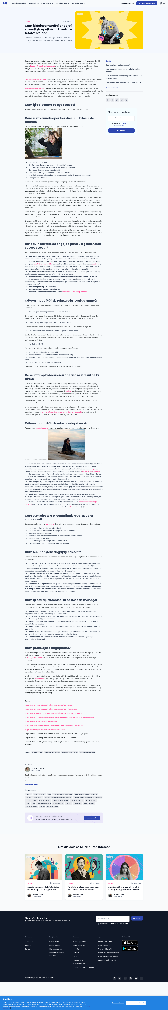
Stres (75, 752)
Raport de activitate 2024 (107, 960)
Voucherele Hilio (79, 964)
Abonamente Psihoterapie (83, 967)
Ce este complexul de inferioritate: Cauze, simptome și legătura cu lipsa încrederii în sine (43, 890)
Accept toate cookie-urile (135, 1003)
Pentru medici (54, 945)
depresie (96, 471)
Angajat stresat (37, 752)
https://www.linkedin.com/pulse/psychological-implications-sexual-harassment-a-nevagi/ (60, 717)
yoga (93, 469)
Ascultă (76, 953)
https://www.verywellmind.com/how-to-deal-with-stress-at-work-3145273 (53, 713)
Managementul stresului (34, 88)
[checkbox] (121, 125)
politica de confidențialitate (119, 924)
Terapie (27, 21)
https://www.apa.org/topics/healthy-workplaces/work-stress (49, 705)
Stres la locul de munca (87, 752)
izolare (68, 391)
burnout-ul (50, 524)
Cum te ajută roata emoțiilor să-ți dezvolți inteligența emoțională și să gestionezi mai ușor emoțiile (123, 890)
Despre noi (29, 941)
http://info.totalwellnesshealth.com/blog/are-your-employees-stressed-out (54, 725)
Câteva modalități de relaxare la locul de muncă (123, 82)
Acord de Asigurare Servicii (108, 956)
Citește (76, 949)
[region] (84, 1003)
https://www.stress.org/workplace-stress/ (41, 721)
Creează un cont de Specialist (56, 954)
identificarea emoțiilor (43, 264)
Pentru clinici (54, 941)
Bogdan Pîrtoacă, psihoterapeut (42, 66)
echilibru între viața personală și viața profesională (62, 412)
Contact (28, 949)
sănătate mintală (42, 428)
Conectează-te (127, 3)
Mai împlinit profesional (52, 752)
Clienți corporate (55, 949)
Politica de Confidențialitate (108, 953)
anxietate (96, 264)
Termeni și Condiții (105, 949)
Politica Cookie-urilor (106, 941)
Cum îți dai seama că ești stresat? (118, 65)
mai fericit (70, 507)
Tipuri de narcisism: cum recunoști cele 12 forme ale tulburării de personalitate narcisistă (83, 890)
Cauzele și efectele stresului (35, 79)
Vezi (75, 956)
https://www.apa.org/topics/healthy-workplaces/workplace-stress (51, 709)
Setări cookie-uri (104, 945)
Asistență (28, 945)
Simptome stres (67, 752)
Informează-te (79, 945)
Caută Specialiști (79, 941)
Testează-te (78, 960)
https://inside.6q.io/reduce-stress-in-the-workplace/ (45, 729)
